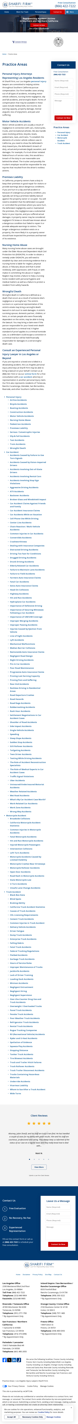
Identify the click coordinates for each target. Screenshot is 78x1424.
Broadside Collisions (20, 818)
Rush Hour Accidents (20, 711)
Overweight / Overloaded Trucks (26, 1006)
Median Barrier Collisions (22, 648)
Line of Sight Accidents (21, 636)
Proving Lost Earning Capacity (25, 676)
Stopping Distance (19, 1050)
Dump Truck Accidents (21, 935)
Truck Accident (13, 892)
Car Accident (12, 452)
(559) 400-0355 (58, 1331)
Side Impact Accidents (20, 726)
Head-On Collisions (19, 589)
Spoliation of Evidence (21, 1042)
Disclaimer (26, 1274)
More (72, 12)
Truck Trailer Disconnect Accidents (27, 1070)
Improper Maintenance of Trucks (26, 967)
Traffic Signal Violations (22, 776)
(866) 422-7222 (65, 6)
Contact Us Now (39, 25)
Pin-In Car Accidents (20, 664)
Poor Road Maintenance (22, 668)
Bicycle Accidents (18, 404)
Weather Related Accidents (23, 791)
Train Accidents (17, 444)
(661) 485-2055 (20, 1351)
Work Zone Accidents (20, 807)
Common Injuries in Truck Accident (27, 923)
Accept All (11, 1417)
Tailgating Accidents (20, 750)
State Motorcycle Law (20, 880)
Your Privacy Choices (16, 1386)
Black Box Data (17, 895)
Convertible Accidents (21, 537)
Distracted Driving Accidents (24, 549)
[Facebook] (4, 1360)
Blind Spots (15, 899)
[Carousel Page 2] (34, 1159)
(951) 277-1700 (20, 1313)
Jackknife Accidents (19, 971)
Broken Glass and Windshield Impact (28, 499)
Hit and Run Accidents (21, 597)
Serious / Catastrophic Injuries (25, 432)
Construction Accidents (21, 412)
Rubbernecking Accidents (22, 707)
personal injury (38, 81)
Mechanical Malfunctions (22, 644)
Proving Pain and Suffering (23, 680)
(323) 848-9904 (20, 1295)
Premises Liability (19, 428)
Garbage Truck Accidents (22, 959)
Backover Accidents (19, 495)
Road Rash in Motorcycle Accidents (27, 876)
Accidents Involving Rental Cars (25, 476)
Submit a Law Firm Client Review (39, 1175)
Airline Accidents (18, 400)
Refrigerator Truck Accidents (24, 1022)
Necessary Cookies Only (32, 1417)
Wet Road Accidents (19, 795)
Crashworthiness (18, 541)
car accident (26, 377)
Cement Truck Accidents (22, 919)
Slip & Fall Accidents (20, 436)
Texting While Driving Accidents (26, 758)
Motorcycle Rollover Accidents (25, 868)
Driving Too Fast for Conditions (25, 553)
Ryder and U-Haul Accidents (23, 1038)
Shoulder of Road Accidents (23, 722)
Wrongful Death (18, 448)
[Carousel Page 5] (48, 1159)
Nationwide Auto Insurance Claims (27, 652)
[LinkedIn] (14, 1360)
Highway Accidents (19, 593)
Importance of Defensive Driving (26, 605)
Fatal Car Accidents (19, 581)
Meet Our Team (22, 12)
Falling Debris (17, 943)
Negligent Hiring (18, 991)
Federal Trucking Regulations (24, 951)
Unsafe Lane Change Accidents (25, 888)
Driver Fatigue (17, 931)
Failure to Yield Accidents (22, 573)
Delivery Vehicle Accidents (23, 927)
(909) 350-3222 (58, 1295)
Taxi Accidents (17, 440)
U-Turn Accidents (18, 884)
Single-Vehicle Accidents (22, 730)
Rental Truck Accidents (21, 1026)
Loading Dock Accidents (21, 979)
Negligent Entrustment (21, 987)
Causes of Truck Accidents (22, 911)
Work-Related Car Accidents (23, 803)
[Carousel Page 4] (43, 1159)
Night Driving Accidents (22, 660)
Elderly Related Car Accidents (24, 565)
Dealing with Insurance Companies (27, 545)
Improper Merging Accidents (24, 621)
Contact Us (57, 12)
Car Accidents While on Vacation (26, 514)
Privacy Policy (38, 1274)
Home (6, 12)
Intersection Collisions (21, 848)
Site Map (48, 1274)
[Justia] (19, 1360)
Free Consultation (67, 2)
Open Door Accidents (20, 872)
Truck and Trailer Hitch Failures (25, 1062)
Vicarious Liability (19, 1085)
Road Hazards (17, 699)
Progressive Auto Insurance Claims (27, 672)
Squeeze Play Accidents (21, 1046)
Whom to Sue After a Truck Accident (27, 1089)
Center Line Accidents (20, 522)
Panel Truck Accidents (21, 1010)
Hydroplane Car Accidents (22, 601)
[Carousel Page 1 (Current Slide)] (29, 1159)
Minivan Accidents (19, 983)
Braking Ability (17, 903)
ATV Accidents (17, 491)
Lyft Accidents (17, 640)
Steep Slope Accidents (20, 738)
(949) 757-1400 (58, 1313)
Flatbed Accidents (18, 955)
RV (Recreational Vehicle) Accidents (27, 1034)
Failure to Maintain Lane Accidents (27, 569)
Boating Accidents (19, 408)
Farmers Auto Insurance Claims (25, 577)
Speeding (14, 734)
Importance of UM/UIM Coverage (26, 617)
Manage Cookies (47, 1386)
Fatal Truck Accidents (20, 947)
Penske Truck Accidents (21, 1014)
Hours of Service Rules (21, 963)
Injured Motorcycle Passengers (25, 844)
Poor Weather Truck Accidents (25, 1018)
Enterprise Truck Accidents (23, 939)
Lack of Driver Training (21, 975)
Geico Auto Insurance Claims (24, 585)
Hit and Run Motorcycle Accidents (26, 840)
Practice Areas (61, 127)
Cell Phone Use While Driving (24, 518)
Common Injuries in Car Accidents (26, 533)
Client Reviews (39, 1115)
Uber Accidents (17, 780)
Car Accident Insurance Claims (25, 510)
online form (31, 374)
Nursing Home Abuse (20, 420)
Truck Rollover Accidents (22, 1066)
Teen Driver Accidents (20, 754)
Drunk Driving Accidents (22, 561)
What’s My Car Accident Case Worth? (28, 799)
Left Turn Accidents (19, 852)
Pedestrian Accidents (20, 424)
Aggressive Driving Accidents (24, 487)
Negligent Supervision (21, 995)
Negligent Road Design (21, 656)
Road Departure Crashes (22, 695)
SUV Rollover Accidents (21, 746)
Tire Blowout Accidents (21, 1058)
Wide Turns (15, 1093)
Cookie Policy (32, 1386)
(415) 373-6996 (20, 1334)
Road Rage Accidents (20, 703)
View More (39, 1167)
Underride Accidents (20, 1081)
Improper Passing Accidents (23, 625)
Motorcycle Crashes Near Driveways (27, 864)
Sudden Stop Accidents (21, 742)
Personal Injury (40, 12)
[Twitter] (9, 1360)
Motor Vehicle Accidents (22, 416)
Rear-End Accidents (19, 684)
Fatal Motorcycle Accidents (23, 836)
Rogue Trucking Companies (23, 1030)
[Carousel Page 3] (39, 1159)
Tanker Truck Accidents (21, 1054)
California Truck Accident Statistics (27, 907)
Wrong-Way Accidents (20, 811)
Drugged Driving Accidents (23, 557)
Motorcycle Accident (16, 815)
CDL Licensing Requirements (24, 915)
